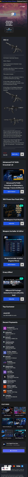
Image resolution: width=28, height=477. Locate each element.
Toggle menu (3, 6)
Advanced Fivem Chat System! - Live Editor (9, 23)
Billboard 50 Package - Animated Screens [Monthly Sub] (14, 293)
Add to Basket (16, 154)
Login (23, 6)
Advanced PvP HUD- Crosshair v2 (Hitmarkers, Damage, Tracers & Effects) (14, 185)
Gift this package (22, 154)
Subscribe (11, 223)
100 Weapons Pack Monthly (13, 220)
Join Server (14, 450)
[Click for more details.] (13, 175)
